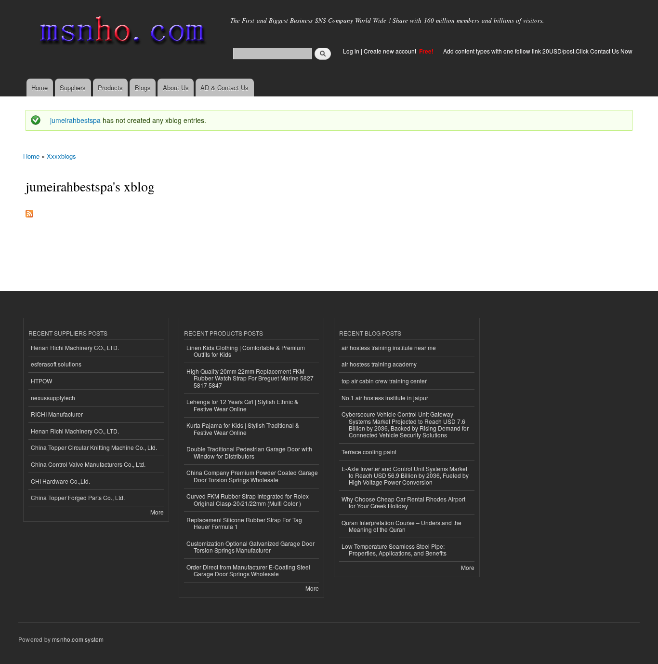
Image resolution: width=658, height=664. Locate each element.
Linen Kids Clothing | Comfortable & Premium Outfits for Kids (245, 350)
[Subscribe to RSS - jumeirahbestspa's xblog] (29, 211)
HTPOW (41, 381)
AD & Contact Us (224, 87)
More (157, 512)
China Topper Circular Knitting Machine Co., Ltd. (94, 447)
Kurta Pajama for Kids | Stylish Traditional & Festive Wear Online (242, 428)
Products (110, 87)
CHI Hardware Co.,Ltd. (60, 481)
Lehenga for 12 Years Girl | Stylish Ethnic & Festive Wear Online (242, 404)
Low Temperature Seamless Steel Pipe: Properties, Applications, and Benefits (394, 549)
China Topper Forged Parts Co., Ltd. (78, 497)
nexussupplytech (53, 397)
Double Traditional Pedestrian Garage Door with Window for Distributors (249, 452)
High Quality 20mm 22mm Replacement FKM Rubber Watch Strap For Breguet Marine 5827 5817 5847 (250, 378)
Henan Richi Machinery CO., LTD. (75, 347)
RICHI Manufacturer (57, 414)
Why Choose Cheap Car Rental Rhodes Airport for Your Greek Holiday (403, 502)
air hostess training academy (379, 364)
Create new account (391, 51)
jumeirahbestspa (75, 120)
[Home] (120, 32)
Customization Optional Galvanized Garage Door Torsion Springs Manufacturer (250, 546)
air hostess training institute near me (389, 347)
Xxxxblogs (61, 156)
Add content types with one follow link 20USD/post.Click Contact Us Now (537, 51)
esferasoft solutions (56, 364)
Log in (351, 51)
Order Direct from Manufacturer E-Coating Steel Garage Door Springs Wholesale (248, 570)
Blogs (143, 87)
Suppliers (73, 87)
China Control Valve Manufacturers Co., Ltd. (88, 464)
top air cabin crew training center (384, 381)
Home (39, 87)
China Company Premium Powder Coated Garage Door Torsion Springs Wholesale (252, 475)
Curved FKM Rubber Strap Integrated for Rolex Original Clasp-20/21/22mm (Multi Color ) (247, 499)
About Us (176, 87)
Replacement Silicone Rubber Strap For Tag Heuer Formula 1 (244, 522)
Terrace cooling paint (369, 451)
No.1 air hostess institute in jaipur (385, 397)
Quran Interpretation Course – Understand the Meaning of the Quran (401, 525)
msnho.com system (78, 639)
